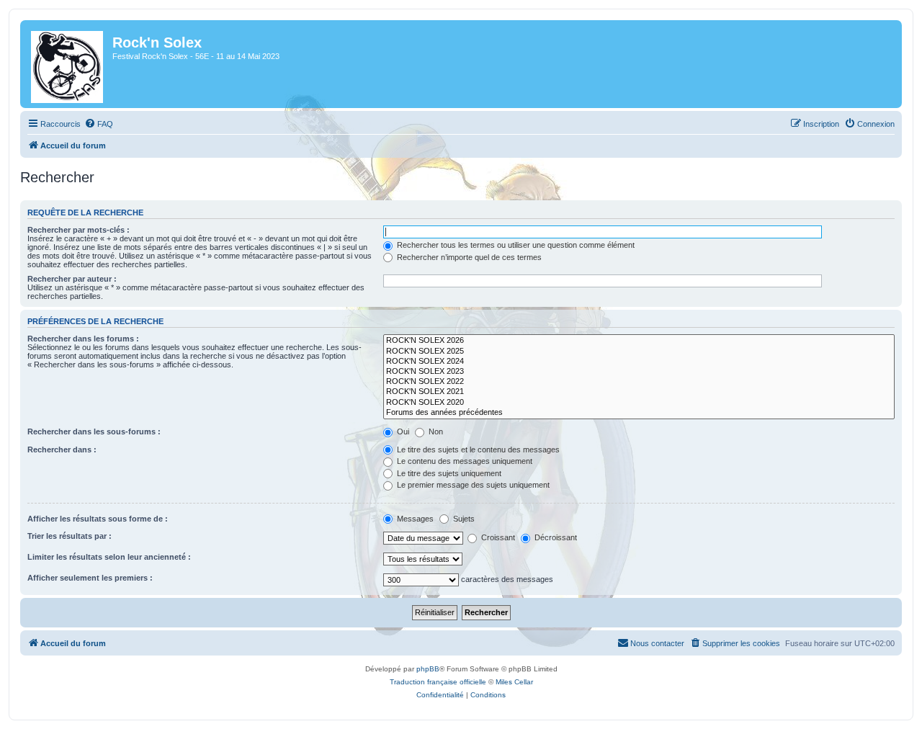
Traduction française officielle (438, 682)
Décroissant (554, 537)
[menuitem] (98, 124)
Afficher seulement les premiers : (90, 577)
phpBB (427, 669)
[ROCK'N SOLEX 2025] (639, 351)
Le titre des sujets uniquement (448, 473)
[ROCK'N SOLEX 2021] (639, 392)
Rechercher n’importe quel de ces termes (468, 257)
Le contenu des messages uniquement (463, 461)
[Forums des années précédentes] (639, 413)
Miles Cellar (514, 682)
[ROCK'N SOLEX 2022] (639, 382)
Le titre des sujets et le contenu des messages (477, 449)
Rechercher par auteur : (72, 278)
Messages (414, 518)
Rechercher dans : (62, 449)
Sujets (463, 518)
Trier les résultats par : (69, 536)
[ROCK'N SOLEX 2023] (639, 372)
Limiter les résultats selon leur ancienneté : (109, 557)
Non (434, 431)
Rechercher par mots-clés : (78, 229)
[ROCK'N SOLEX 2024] (639, 362)
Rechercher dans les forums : (83, 338)
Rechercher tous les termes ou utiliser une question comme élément (515, 245)
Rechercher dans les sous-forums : (94, 431)
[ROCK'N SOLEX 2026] (639, 341)
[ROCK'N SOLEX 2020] (639, 403)
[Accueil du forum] (68, 64)
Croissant (497, 537)
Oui (402, 431)
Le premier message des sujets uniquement (472, 484)
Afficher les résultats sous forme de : (97, 518)
